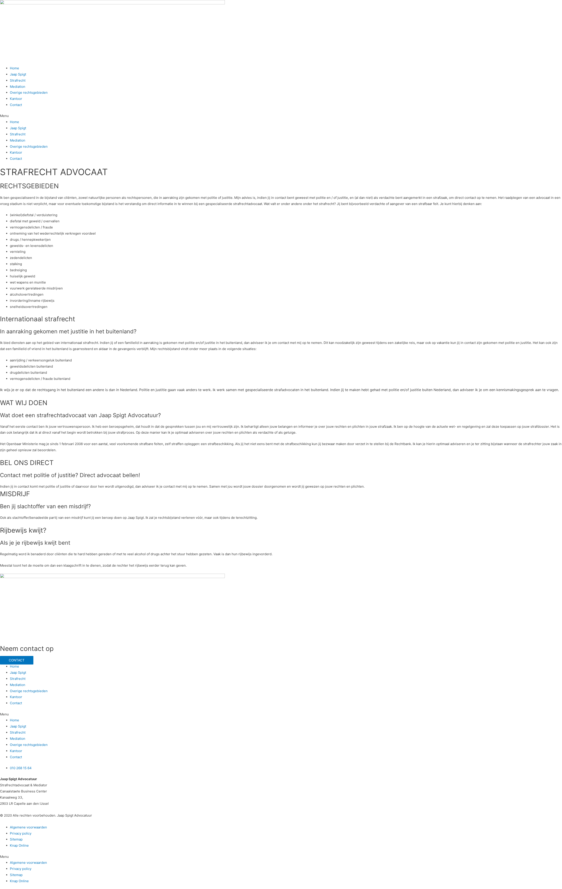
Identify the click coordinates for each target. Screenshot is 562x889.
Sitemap (16, 839)
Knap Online (19, 845)
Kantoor (16, 99)
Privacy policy (20, 833)
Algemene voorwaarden (28, 827)
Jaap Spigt (18, 74)
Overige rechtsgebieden (29, 92)
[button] (281, 116)
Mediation (17, 86)
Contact (16, 105)
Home (14, 68)
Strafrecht (17, 80)
